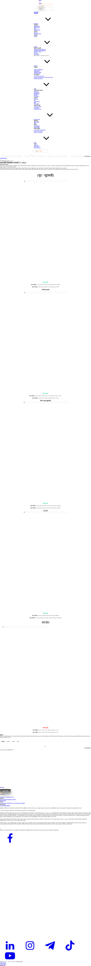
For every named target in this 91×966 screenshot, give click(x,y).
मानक (1, 805)
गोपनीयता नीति (3, 800)
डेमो (9, 805)
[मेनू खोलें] (31, 154)
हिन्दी (46, 9)
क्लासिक (4, 805)
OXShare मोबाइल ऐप (4, 803)
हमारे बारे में (2, 799)
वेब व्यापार (18, 803)
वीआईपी (7, 805)
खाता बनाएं (5, 791)
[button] (45, 0)
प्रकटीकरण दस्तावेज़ (12, 799)
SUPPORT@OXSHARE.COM (7, 797)
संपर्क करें (6, 799)
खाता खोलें (41, 6)
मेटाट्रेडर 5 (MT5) (12, 803)
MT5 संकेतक (22, 803)
